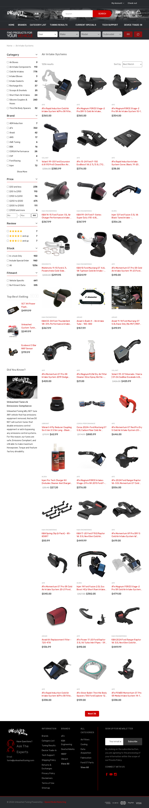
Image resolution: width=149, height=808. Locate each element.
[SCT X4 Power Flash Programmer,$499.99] (13, 310)
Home (11, 25)
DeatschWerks (68, 749)
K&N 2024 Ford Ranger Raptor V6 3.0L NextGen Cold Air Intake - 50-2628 (126, 641)
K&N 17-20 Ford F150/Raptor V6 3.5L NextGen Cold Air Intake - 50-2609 (91, 535)
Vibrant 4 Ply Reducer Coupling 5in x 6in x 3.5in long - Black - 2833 (57, 429)
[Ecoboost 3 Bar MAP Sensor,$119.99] (13, 352)
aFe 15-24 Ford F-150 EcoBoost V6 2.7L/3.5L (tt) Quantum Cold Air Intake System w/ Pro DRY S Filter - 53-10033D (91, 163)
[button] (118, 13)
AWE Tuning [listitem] (14, 142)
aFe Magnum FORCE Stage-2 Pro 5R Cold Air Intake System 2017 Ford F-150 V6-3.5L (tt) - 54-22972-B (127, 588)
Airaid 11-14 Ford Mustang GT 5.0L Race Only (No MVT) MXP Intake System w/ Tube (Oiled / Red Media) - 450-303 (127, 323)
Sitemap (46, 788)
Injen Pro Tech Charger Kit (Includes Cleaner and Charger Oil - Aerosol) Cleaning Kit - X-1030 (56, 482)
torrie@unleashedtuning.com (20, 760)
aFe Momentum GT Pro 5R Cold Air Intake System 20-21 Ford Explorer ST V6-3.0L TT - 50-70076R (57, 588)
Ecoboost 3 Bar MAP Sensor (28, 347)
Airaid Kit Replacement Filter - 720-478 (56, 641)
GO (34, 215)
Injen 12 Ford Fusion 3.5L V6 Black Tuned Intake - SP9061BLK (125, 216)
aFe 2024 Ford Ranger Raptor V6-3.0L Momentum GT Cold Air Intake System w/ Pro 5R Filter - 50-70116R (127, 482)
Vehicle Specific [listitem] (16, 280)
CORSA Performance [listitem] (19, 151)
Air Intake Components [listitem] (20, 67)
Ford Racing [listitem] (15, 161)
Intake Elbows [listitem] (15, 76)
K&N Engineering (66, 743)
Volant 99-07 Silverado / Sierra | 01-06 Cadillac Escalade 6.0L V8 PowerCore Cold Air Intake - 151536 (127, 376)
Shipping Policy (49, 760)
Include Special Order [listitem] (19, 260)
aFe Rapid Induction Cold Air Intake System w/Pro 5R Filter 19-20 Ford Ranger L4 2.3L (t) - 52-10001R (57, 694)
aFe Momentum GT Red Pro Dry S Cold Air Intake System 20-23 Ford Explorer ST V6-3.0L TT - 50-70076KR (127, 429)
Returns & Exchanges (47, 767)
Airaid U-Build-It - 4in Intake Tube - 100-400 (90, 322)
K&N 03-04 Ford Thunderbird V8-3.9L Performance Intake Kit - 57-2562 (56, 323)
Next (36, 296)
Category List (38, 25)
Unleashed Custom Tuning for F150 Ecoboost (28, 326)
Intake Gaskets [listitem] (16, 81)
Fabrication (86, 758)
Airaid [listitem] (12, 132)
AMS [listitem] (11, 137)
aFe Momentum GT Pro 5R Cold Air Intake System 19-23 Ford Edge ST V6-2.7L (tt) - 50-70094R (127, 269)
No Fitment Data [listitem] (17, 285)
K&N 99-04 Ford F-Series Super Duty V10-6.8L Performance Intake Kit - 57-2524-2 (91, 216)
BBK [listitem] (11, 147)
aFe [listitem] (11, 128)
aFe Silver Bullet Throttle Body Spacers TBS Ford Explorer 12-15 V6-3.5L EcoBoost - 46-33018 (92, 694)
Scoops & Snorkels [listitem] (18, 90)
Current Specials (86, 25)
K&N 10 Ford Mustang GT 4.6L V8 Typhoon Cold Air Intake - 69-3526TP (91, 269)
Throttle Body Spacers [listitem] (20, 108)
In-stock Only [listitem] (15, 256)
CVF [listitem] (11, 156)
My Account (117, 3)
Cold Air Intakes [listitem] (16, 71)
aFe (63, 736)
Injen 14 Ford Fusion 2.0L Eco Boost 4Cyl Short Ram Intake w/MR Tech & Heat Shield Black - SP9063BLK (92, 588)
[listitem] (20, 187)
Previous (32, 296)
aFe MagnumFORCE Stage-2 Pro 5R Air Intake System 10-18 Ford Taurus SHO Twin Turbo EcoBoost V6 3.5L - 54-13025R (127, 110)
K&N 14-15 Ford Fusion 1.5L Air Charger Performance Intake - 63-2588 (56, 216)
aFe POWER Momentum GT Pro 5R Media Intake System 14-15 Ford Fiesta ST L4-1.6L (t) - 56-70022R (126, 694)
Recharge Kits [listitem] (16, 86)
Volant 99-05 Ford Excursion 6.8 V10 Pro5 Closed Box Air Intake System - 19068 (56, 163)
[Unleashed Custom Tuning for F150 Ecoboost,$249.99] (13, 331)
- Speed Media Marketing (54, 802)
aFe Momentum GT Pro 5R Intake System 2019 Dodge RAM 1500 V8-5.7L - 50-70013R (55, 376)
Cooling (84, 744)
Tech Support (110, 25)
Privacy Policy (48, 773)
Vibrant (64, 759)
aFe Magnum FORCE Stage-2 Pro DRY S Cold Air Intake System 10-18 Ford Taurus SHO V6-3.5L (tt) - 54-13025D (92, 110)
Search (102, 14)
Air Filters (85, 739)
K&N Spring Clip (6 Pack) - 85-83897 (56, 535)
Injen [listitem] (11, 165)
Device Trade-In (133, 25)
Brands (22, 25)
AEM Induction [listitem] (16, 123)
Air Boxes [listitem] (13, 62)
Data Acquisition (86, 751)
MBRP (63, 754)
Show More (22, 171)
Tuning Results (58, 25)
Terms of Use (48, 783)
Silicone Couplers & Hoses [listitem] (18, 102)
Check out (132, 3)
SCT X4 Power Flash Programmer (28, 306)
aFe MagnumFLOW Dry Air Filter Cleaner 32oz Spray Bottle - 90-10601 (92, 376)
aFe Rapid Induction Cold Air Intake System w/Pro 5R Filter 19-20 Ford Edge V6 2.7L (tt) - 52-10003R (56, 110)
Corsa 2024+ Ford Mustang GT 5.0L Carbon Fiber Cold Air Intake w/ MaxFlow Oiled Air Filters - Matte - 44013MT (92, 429)
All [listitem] (10, 265)
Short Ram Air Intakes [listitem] (19, 95)
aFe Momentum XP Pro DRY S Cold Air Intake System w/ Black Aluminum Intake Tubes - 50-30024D (127, 535)
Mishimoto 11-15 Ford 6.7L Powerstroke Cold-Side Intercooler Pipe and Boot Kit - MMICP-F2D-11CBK (56, 269)
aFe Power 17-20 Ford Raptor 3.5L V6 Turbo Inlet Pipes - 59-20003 (91, 641)
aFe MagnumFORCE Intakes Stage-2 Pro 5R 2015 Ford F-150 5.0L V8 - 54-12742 (91, 482)
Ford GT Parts (87, 762)
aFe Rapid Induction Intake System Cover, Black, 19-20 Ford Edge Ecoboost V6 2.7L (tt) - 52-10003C (125, 163)
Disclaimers (47, 778)
